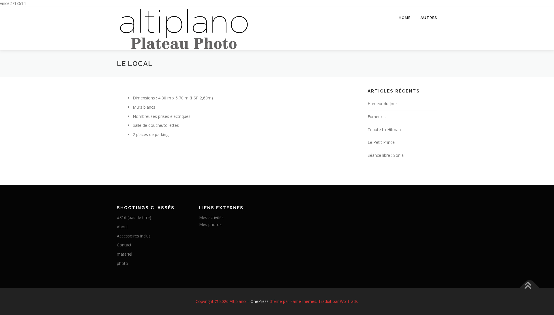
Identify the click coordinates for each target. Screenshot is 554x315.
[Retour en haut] (529, 288)
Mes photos (210, 224)
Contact (124, 245)
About (122, 226)
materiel (124, 254)
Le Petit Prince (381, 142)
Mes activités (211, 217)
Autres (428, 18)
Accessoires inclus (134, 236)
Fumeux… (377, 116)
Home (405, 18)
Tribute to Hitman (384, 129)
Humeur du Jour (382, 103)
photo (122, 263)
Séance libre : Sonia (386, 155)
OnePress (259, 301)
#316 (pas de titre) (134, 217)
